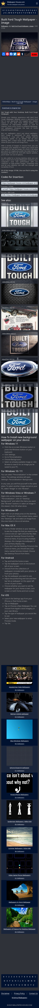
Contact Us (33, 993)
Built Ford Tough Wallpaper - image (22, 26)
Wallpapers (4, 26)
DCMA (34, 54)
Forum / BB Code (7, 192)
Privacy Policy (19, 993)
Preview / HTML (7, 186)
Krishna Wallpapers (19, 998)
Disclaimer (5, 993)
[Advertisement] (19, 79)
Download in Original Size (11, 108)
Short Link (5, 180)
